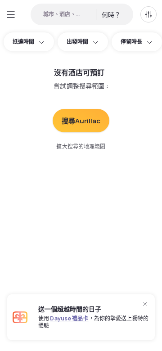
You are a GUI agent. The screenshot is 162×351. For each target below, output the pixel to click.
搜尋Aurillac (81, 121)
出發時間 (77, 41)
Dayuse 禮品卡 (69, 318)
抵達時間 (23, 41)
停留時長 (131, 41)
